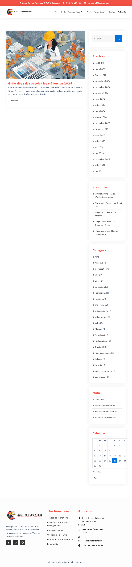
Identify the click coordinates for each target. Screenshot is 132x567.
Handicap (99, 299)
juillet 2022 (100, 165)
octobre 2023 (101, 129)
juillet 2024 (100, 105)
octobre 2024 (102, 93)
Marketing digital (55, 530)
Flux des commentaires (106, 411)
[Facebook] (8, 542)
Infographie (52, 544)
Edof (97, 281)
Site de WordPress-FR (105, 417)
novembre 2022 (102, 159)
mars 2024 (100, 111)
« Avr (94, 478)
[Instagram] (22, 542)
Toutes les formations (57, 517)
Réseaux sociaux (103, 353)
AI (96, 257)
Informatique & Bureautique (60, 539)
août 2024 (100, 99)
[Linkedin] (15, 542)
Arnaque (99, 262)
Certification (101, 269)
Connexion (100, 399)
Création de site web (57, 534)
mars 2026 (100, 69)
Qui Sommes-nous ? (73, 12)
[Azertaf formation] (19, 11)
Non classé (100, 335)
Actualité (122, 12)
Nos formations (97, 12)
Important (100, 304)
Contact (112, 12)
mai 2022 (99, 171)
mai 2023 (99, 153)
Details (14, 100)
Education (100, 287)
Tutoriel (98, 365)
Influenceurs (100, 317)
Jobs (97, 323)
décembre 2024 (102, 81)
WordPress (100, 377)
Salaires (98, 359)
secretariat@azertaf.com (98, 3)
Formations (100, 292)
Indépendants (101, 311)
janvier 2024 (101, 117)
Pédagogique (101, 341)
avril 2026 (99, 63)
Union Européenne (103, 371)
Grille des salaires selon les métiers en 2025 (40, 83)
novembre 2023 (102, 123)
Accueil (58, 12)
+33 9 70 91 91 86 (73, 3)
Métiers (98, 329)
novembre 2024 (102, 87)
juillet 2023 (100, 141)
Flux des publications (105, 405)
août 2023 (100, 135)
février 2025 (100, 75)
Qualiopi (99, 347)
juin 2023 (99, 147)
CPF (97, 274)
